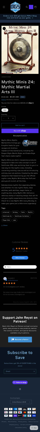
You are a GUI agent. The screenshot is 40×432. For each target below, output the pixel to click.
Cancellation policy (21, 427)
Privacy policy (22, 421)
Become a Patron (21, 339)
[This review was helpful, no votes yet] (31, 302)
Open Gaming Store (15, 419)
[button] (4, 7)
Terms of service (33, 421)
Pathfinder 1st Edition (22, 216)
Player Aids (6, 220)
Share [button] (5, 225)
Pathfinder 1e (7, 216)
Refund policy (12, 421)
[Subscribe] (34, 371)
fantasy (15, 212)
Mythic (30, 212)
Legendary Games (6, 76)
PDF (4, 110)
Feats (23, 212)
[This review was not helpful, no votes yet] (34, 302)
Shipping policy (14, 424)
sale (14, 220)
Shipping (3, 99)
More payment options (20, 135)
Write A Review (20, 258)
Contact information (26, 424)
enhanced (6, 212)
